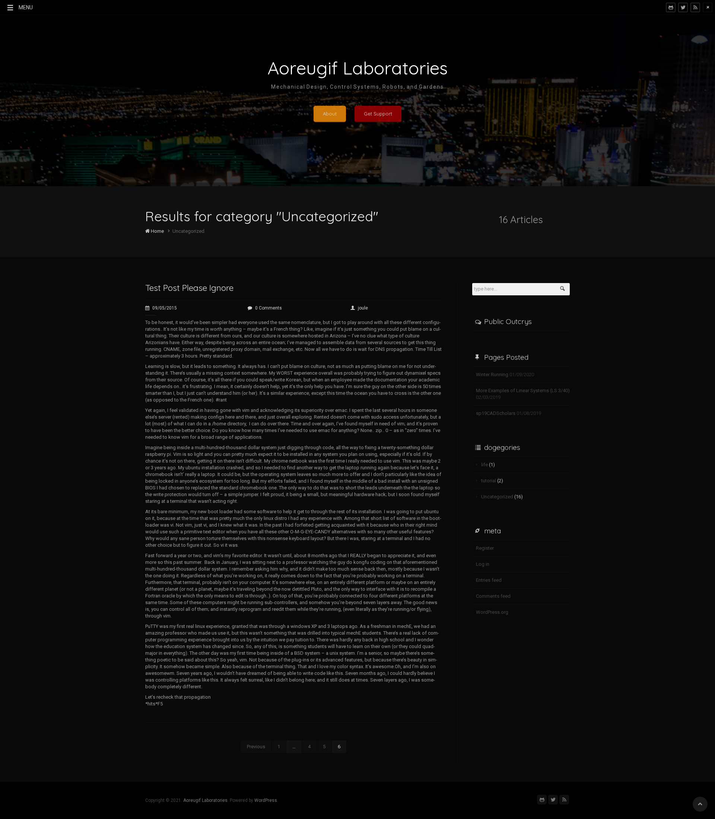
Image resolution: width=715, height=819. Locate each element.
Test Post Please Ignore (189, 287)
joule (363, 308)
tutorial (488, 480)
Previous (256, 746)
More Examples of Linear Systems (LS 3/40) (523, 390)
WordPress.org (492, 612)
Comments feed (493, 596)
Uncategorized (497, 496)
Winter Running (492, 374)
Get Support (378, 114)
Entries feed (489, 580)
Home (157, 231)
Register (485, 548)
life (484, 464)
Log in (482, 564)
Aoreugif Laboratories (205, 800)
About (330, 114)
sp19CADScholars (495, 413)
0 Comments (268, 308)
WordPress (265, 800)
